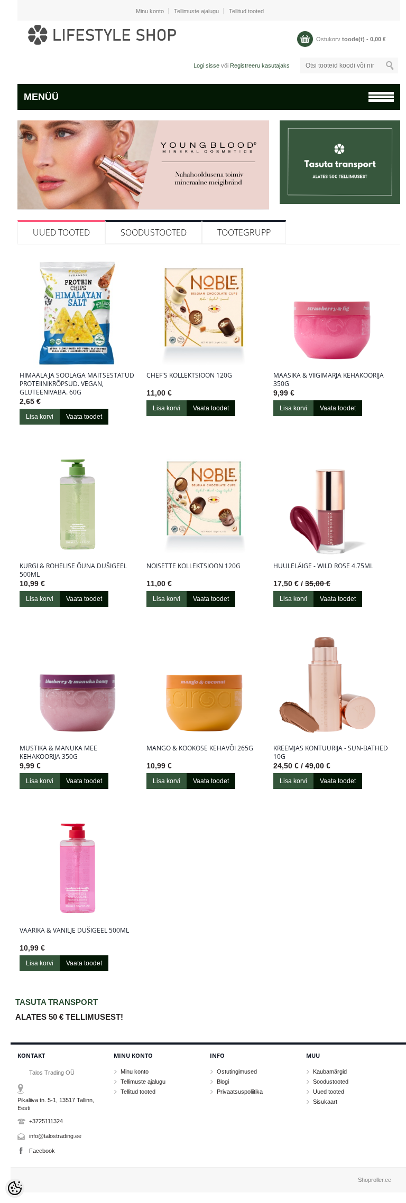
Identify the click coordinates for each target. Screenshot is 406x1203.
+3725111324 (46, 1121)
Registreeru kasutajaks (260, 65)
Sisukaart (325, 1101)
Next (259, 179)
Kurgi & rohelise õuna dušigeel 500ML (73, 570)
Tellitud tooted (246, 11)
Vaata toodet (84, 416)
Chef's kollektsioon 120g (189, 375)
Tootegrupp (244, 232)
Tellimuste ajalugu (196, 11)
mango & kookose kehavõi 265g (199, 748)
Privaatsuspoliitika (240, 1091)
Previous (26, 179)
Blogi (223, 1081)
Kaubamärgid (330, 1071)
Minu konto (150, 11)
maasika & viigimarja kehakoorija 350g (328, 379)
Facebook (42, 1151)
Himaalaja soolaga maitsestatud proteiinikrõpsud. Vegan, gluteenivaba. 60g (77, 384)
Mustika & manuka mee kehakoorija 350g (58, 752)
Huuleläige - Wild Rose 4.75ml (323, 566)
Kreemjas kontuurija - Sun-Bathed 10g (330, 752)
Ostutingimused (237, 1071)
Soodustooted (154, 232)
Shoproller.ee (374, 1180)
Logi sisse (206, 65)
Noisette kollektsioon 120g (193, 566)
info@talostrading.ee (55, 1136)
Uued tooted (61, 232)
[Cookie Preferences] (14, 1188)
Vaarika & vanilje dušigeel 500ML (74, 930)
